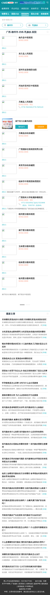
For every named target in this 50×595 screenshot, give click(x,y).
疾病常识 (35, 8)
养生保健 (44, 8)
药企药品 (15, 8)
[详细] (44, 325)
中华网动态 (29, 586)
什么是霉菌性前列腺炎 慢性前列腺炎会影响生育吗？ (23, 542)
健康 (16, 3)
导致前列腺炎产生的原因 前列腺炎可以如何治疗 (22, 515)
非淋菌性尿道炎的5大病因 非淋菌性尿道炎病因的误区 (24, 319)
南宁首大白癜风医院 (9, 294)
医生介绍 (35, 14)
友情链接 (21, 586)
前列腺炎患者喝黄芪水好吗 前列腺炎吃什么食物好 (23, 407)
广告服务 (14, 584)
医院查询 (25, 14)
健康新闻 (5, 8)
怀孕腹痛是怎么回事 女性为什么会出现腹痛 (20, 383)
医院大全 (15, 14)
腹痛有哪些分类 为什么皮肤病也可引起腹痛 (20, 395)
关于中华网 (6, 584)
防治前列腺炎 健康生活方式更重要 (16, 419)
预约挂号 (21, 127)
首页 (3, 20)
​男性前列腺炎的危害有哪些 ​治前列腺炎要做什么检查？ (24, 488)
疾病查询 (44, 14)
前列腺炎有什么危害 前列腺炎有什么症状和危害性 (23, 432)
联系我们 (22, 584)
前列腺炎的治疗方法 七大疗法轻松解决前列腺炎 (22, 566)
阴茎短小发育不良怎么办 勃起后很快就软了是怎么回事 (24, 371)
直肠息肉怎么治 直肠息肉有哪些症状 (17, 358)
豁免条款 (45, 584)
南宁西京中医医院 (24, 294)
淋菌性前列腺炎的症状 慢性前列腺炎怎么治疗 (21, 554)
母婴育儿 (5, 14)
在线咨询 (41, 127)
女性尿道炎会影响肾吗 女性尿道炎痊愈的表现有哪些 (23, 332)
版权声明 (37, 584)
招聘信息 (29, 584)
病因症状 (25, 8)
